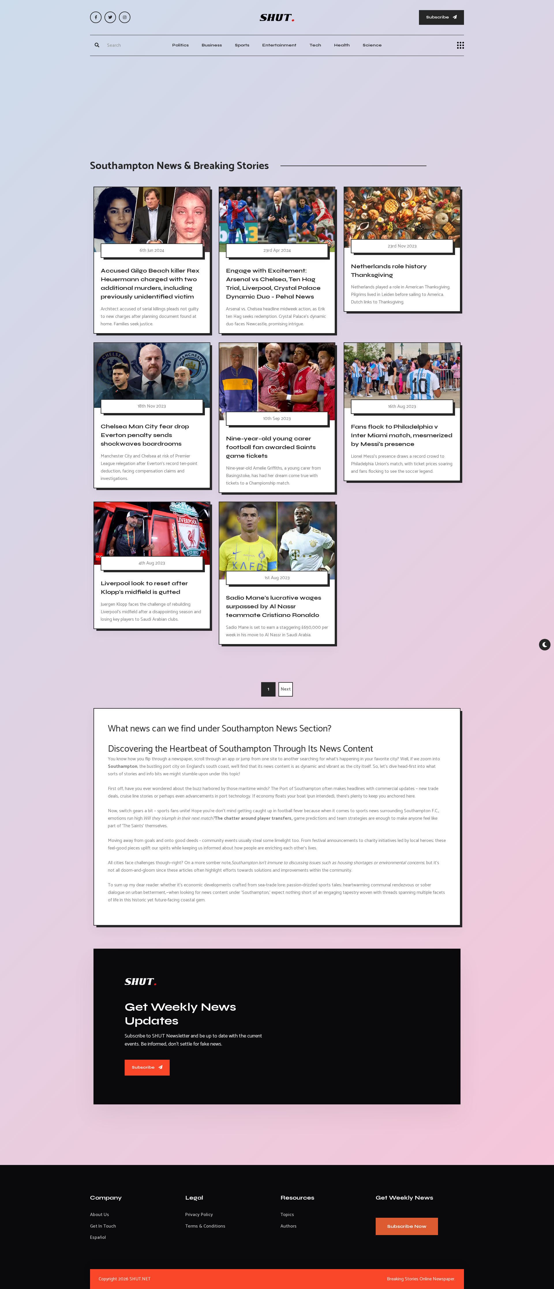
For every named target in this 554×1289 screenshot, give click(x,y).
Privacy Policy (199, 1215)
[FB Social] (96, 17)
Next (286, 689)
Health (342, 45)
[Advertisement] (277, 102)
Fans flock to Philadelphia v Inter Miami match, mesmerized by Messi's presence (401, 435)
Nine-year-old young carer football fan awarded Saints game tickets (271, 447)
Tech (315, 45)
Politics (180, 45)
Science (372, 45)
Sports (242, 45)
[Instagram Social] (124, 17)
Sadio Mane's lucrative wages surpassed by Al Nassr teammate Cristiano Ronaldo (273, 606)
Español (98, 1237)
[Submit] (97, 45)
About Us (99, 1215)
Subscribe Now (406, 1226)
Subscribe (438, 17)
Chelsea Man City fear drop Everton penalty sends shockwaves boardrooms (145, 435)
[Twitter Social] (110, 17)
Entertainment (279, 45)
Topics (287, 1215)
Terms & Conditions (205, 1226)
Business (212, 45)
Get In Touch (103, 1226)
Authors (288, 1226)
